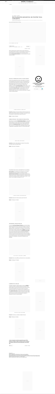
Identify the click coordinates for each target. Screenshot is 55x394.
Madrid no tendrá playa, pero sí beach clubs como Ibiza (16, 357)
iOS (18, 340)
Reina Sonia (19, 0)
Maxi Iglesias (31, 0)
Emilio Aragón (22, 0)
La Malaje (27, 285)
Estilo (9, 4)
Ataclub (24, 229)
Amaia (42, 0)
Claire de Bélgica (40, 0)
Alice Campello (28, 0)
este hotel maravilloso (19, 85)
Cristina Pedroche (25, 0)
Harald (33, 0)
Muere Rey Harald (16, 0)
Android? (20, 340)
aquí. (9, 343)
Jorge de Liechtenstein (36, 0)
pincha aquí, (22, 342)
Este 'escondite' (11, 171)
